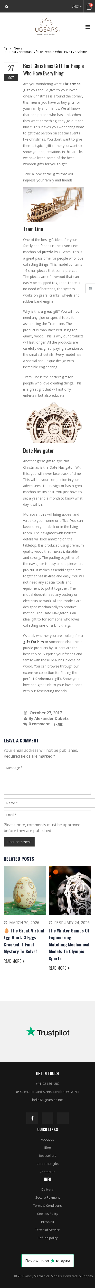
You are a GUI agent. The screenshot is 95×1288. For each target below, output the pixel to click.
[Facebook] (32, 1118)
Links (74, 6)
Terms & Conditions (47, 1205)
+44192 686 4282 (47, 1083)
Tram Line (33, 229)
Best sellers (47, 1155)
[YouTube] (63, 1118)
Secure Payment (47, 1197)
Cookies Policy (47, 1213)
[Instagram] (47, 1118)
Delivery (47, 1189)
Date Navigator (38, 450)
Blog (47, 1147)
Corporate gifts (48, 1163)
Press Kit (47, 1221)
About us (47, 1139)
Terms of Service (47, 1230)
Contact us (47, 1171)
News (18, 48)
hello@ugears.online (47, 1099)
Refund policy (48, 1238)
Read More (13, 961)
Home (5, 48)
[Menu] (88, 27)
